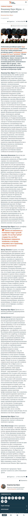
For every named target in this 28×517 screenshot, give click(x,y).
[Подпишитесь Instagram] (19, 498)
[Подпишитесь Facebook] (5, 498)
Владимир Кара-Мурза (7, 15)
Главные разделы (6, 6)
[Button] (10, 22)
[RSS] (23, 498)
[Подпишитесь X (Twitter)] (9, 498)
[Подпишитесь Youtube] (12, 498)
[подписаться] (5, 501)
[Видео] (17, 515)
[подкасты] (11, 515)
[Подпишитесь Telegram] (16, 498)
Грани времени (12, 489)
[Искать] (24, 515)
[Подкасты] (2, 501)
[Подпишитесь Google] (2, 498)
